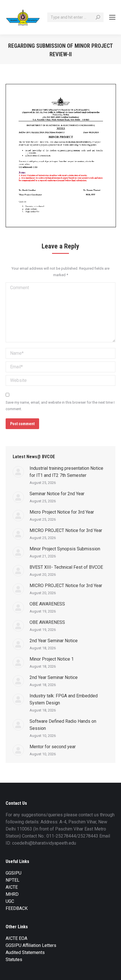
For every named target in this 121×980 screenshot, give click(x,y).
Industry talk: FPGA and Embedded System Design (64, 699)
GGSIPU (13, 873)
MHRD (12, 894)
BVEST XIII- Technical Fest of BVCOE (66, 567)
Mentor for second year (53, 746)
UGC (10, 901)
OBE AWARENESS (47, 604)
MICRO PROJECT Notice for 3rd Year (66, 530)
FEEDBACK (17, 908)
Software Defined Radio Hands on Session (63, 725)
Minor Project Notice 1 (52, 659)
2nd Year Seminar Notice (54, 640)
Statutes (14, 959)
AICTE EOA (16, 938)
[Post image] (18, 471)
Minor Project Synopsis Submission (65, 548)
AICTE (12, 887)
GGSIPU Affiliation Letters (31, 945)
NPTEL (12, 880)
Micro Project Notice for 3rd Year (62, 512)
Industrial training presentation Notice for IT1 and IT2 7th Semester (66, 472)
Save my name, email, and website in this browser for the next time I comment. (60, 405)
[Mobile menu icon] (112, 17)
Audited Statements (25, 952)
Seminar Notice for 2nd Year (57, 493)
